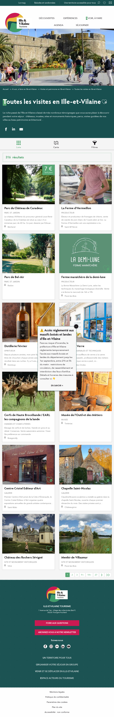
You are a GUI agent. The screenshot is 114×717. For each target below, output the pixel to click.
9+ (82, 574)
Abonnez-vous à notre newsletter (57, 632)
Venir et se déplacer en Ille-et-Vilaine (57, 671)
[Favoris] (105, 3)
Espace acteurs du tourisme (57, 678)
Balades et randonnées (44, 2)
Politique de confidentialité (57, 697)
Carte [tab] (56, 147)
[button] (104, 102)
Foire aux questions (57, 623)
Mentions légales (57, 692)
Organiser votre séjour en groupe (57, 664)
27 (96, 574)
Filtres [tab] (94, 147)
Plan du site (57, 707)
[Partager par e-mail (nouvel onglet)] (21, 129)
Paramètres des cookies (57, 702)
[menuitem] (46, 18)
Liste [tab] (18, 147)
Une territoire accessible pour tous (80, 2)
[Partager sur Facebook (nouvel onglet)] (6, 129)
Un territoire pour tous (57, 657)
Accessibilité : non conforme (57, 712)
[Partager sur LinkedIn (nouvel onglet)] (13, 129)
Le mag (21, 2)
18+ (89, 574)
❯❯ (108, 574)
